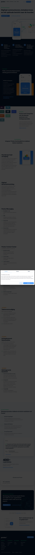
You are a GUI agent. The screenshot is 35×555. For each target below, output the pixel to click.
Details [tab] (17, 271)
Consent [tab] (6, 271)
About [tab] (29, 271)
